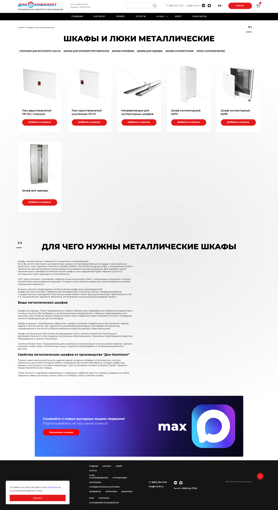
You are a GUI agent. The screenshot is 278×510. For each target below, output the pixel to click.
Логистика (111, 491)
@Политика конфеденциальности (239, 482)
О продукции (120, 478)
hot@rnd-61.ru (193, 5)
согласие (52, 487)
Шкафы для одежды (150, 51)
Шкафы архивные (123, 51)
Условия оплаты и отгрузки (104, 487)
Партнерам (95, 482)
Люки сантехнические (210, 51)
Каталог (100, 16)
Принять (37, 498)
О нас (160, 16)
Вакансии (126, 491)
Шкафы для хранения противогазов (86, 51)
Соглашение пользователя (104, 503)
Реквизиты (95, 491)
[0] (258, 6)
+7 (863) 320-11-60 (174, 5)
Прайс (240, 6)
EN (219, 5)
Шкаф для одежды (35, 190)
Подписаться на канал (61, 432)
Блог (178, 16)
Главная (77, 16)
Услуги (141, 16)
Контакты (200, 16)
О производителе (98, 478)
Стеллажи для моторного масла (40, 51)
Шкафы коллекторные (179, 51)
